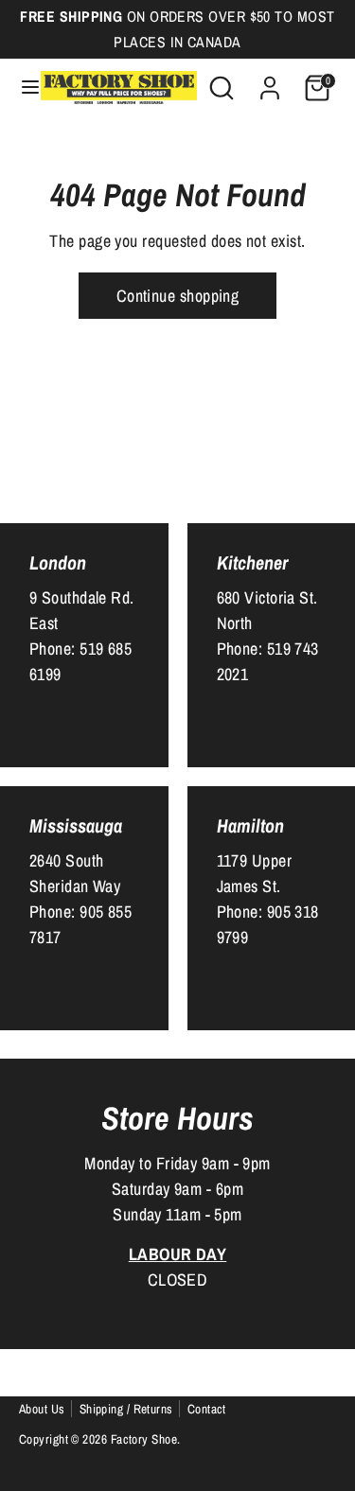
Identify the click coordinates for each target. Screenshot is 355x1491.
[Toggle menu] (21, 87)
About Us (42, 1408)
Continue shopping (178, 295)
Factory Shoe (144, 1438)
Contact (206, 1408)
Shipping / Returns (126, 1408)
